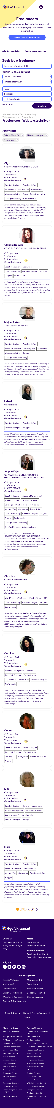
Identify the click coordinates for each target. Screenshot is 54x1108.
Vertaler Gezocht (9, 1057)
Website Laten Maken (35, 1066)
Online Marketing (12, 271)
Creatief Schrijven (12, 185)
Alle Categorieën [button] (11, 51)
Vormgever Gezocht (34, 1090)
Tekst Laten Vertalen (10, 1053)
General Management (32, 806)
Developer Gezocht (10, 1096)
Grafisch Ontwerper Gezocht (13, 1080)
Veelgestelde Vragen (12, 945)
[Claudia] (27, 235)
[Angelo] (27, 461)
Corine (8, 730)
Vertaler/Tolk (23, 189)
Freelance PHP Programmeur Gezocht (38, 1032)
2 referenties (10, 412)
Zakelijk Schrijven (30, 185)
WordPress (9, 598)
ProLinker (26, 931)
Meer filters (7, 104)
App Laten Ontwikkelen (11, 1031)
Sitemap (26, 1013)
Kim (6, 788)
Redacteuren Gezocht (35, 1050)
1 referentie (9, 660)
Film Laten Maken (33, 1037)
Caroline (9, 653)
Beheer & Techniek (36, 993)
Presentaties (36, 189)
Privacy (7, 1013)
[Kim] (27, 779)
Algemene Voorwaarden (40, 1013)
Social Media (19, 276)
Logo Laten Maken (34, 1076)
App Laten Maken (9, 1066)
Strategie (9, 505)
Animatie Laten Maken (11, 1050)
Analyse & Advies (35, 988)
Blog (5, 948)
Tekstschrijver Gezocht (11, 1028)
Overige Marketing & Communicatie (20, 198)
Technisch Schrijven (13, 349)
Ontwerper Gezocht (10, 1086)
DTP (45, 598)
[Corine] (27, 721)
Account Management (32, 496)
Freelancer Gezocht (34, 1093)
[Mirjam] (27, 312)
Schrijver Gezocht (33, 1073)
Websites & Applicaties (14, 997)
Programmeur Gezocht (35, 1060)
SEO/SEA (44, 271)
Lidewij (8, 401)
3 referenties (10, 256)
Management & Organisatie (34, 982)
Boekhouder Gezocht (35, 1080)
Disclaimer (16, 1013)
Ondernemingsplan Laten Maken (39, 1047)
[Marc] (27, 837)
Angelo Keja (11, 471)
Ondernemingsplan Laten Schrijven (12, 1091)
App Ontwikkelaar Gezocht (37, 1043)
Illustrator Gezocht (34, 1053)
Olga (7, 163)
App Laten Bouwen (10, 1060)
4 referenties (10, 174)
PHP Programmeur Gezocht (13, 1040)
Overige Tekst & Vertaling (34, 194)
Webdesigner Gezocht (11, 1070)
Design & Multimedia (12, 993)
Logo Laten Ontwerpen (36, 1086)
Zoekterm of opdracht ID (16, 66)
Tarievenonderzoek (36, 945)
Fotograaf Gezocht (34, 1028)
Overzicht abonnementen (39, 957)
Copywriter (27, 267)
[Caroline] (27, 644)
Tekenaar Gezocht (34, 1057)
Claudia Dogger (13, 244)
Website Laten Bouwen (35, 1063)
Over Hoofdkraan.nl (12, 942)
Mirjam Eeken (12, 322)
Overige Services (35, 997)
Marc (7, 846)
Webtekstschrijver (37, 135)
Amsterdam (11, 139)
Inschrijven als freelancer (27, 37)
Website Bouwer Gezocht (36, 1083)
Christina (9, 576)
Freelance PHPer (9, 1043)
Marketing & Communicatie (10, 986)
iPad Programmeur (10, 1063)
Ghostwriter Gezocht (10, 1073)
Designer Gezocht (9, 1076)
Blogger (8, 276)
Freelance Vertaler (34, 1040)
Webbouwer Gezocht (10, 1083)
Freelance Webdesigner (11, 1047)
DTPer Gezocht (32, 1070)
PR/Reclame (10, 189)
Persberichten (21, 505)
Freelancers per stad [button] (36, 51)
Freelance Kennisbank (37, 954)
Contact (27, 1017)
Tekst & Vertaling (13, 135)
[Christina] (27, 566)
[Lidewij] (27, 391)
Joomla (30, 671)
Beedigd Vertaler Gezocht (12, 1037)
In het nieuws (33, 942)
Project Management (14, 810)
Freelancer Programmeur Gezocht (36, 1097)
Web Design (22, 598)
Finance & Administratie (14, 1001)
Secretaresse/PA (12, 815)
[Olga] (27, 153)
